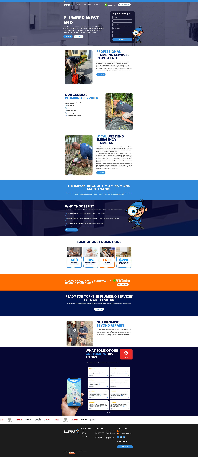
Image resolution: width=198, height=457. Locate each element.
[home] (68, 5)
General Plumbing (99, 438)
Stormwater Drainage (110, 433)
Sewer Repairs (109, 434)
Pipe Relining (97, 436)
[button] (85, 5)
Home (82, 430)
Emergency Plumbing (99, 432)
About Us (79, 4)
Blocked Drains (98, 430)
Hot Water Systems (110, 430)
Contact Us (97, 4)
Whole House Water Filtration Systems (110, 438)
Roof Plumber (109, 432)
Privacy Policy (84, 436)
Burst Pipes (97, 433)
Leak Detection (98, 437)
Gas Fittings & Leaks (99, 434)
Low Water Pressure (110, 436)
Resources (90, 4)
